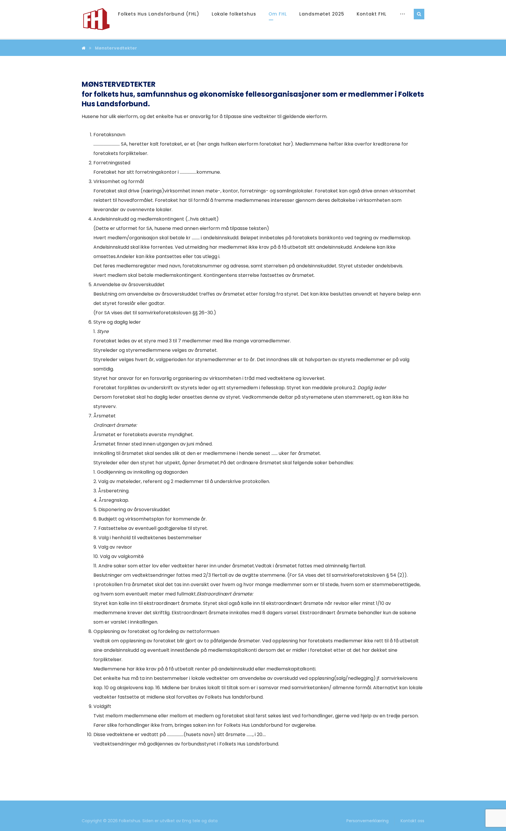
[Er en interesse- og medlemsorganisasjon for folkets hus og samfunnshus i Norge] (96, 19)
